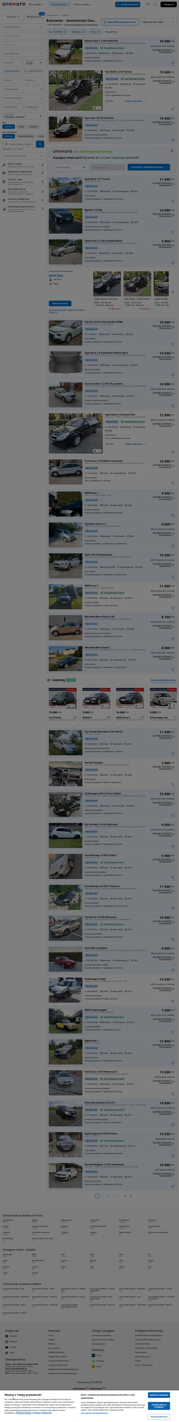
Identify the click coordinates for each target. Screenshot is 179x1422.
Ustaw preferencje (159, 1416)
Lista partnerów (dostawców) (94, 1413)
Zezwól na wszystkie (159, 1395)
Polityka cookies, (24, 1413)
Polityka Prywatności (42, 1413)
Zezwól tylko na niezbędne (159, 1405)
